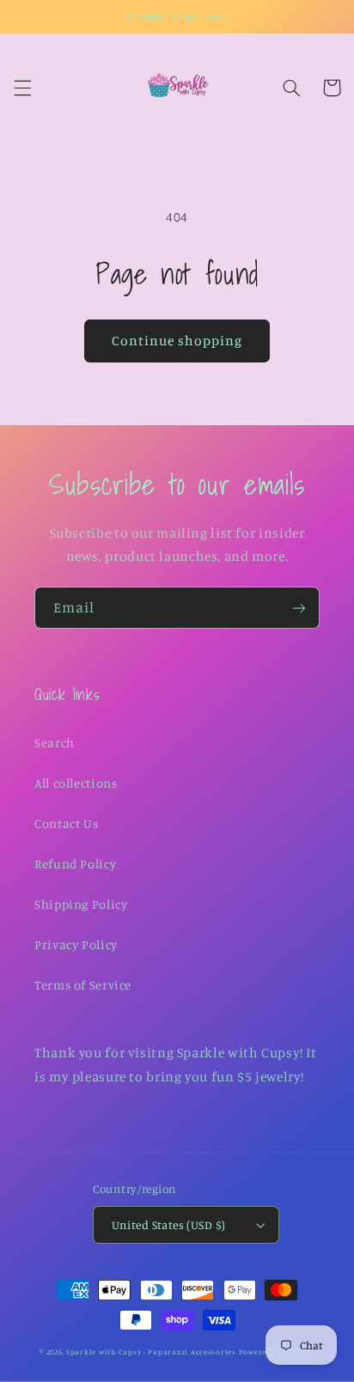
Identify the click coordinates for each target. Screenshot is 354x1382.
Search (54, 742)
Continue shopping (177, 340)
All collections (75, 783)
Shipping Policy (80, 904)
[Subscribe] (299, 608)
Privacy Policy (76, 944)
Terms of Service (82, 984)
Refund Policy (75, 863)
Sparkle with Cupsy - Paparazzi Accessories (151, 1351)
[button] (22, 87)
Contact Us (66, 823)
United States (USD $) (169, 1225)
